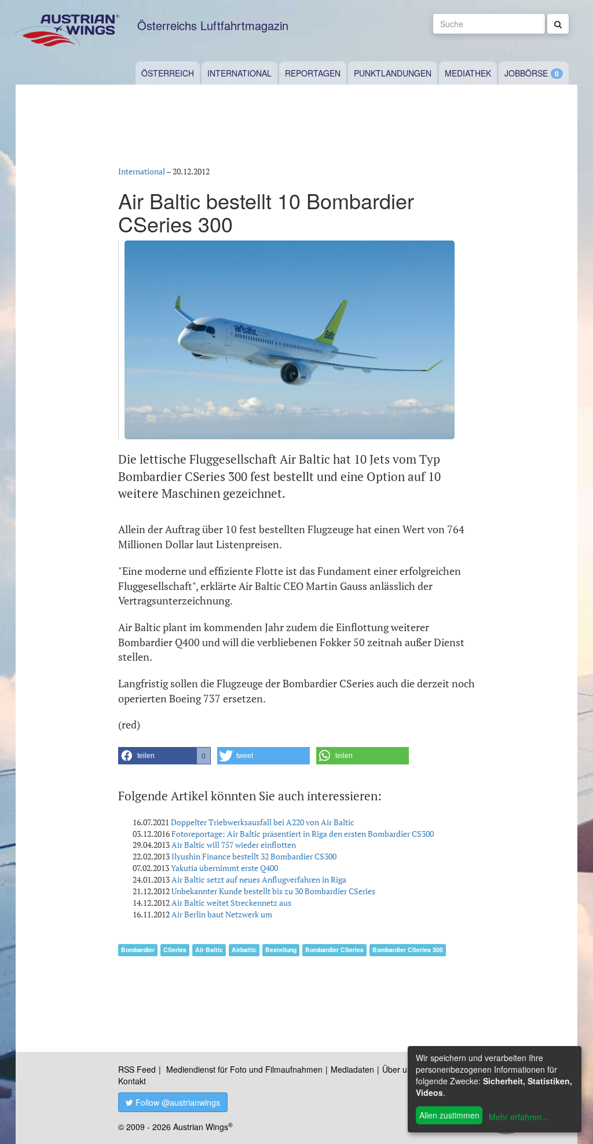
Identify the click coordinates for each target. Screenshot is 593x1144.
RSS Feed (137, 1069)
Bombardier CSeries (334, 949)
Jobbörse (526, 73)
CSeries (174, 949)
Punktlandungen (392, 73)
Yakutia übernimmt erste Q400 (224, 867)
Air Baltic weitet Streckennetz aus (231, 902)
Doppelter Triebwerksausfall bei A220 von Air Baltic (262, 822)
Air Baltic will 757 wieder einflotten (233, 844)
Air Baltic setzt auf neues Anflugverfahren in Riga (258, 879)
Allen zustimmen (449, 1115)
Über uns (399, 1069)
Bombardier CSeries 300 (407, 949)
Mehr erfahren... (518, 1117)
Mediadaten (352, 1069)
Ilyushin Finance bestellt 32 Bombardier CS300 (253, 856)
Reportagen (313, 73)
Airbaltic (244, 949)
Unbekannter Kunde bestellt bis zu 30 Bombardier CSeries (273, 891)
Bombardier (138, 949)
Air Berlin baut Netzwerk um (221, 914)
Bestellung (280, 949)
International (239, 73)
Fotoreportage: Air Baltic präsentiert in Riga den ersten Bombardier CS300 (302, 833)
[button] (164, 755)
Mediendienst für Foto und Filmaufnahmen (244, 1069)
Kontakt (132, 1081)
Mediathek (468, 73)
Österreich (167, 73)
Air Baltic (209, 949)
